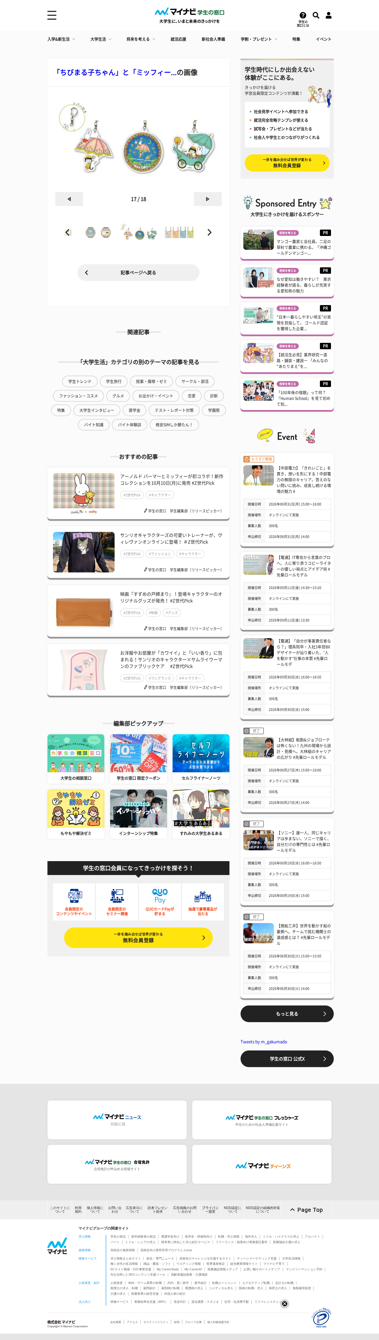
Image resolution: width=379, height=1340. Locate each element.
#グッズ (172, 612)
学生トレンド (80, 381)
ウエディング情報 (188, 1263)
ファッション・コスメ (78, 396)
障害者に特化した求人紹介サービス (185, 1242)
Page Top (310, 1209)
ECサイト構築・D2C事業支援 (130, 1269)
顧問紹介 (149, 1288)
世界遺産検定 (215, 1263)
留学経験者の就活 (143, 1236)
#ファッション (160, 553)
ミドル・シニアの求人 (140, 1242)
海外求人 (251, 1236)
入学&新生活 (58, 39)
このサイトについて (60, 1209)
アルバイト (312, 1236)
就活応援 (178, 39)
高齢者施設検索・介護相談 (189, 1274)
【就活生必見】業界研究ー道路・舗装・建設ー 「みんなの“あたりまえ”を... (302, 360)
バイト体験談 (129, 425)
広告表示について (134, 1209)
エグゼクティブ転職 (256, 1282)
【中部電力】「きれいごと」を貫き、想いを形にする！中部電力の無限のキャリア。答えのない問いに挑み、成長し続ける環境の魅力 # (304, 479)
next (208, 199)
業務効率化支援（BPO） (151, 1301)
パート (115, 1242)
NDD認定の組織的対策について (263, 1209)
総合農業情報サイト (244, 1263)
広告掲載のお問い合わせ (184, 1209)
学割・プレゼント (256, 39)
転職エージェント (224, 1282)
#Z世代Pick (132, 495)
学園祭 (214, 410)
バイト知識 (93, 425)
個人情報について (95, 1209)
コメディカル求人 (221, 1288)
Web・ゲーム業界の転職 (145, 1282)
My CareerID (193, 1269)
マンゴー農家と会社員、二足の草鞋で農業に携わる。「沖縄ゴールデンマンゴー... (304, 247)
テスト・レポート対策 (174, 410)
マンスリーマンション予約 (304, 1269)
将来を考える (138, 39)
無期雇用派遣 (302, 1288)
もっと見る (287, 1014)
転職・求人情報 (228, 1236)
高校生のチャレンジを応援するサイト (205, 1258)
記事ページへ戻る (138, 272)
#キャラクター (160, 495)
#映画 (153, 612)
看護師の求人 (194, 1288)
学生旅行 (114, 381)
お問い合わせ (115, 1209)
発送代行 (180, 1301)
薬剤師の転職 (170, 1288)
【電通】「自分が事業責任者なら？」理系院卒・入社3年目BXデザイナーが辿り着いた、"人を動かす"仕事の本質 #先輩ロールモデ (304, 652)
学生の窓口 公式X (287, 1059)
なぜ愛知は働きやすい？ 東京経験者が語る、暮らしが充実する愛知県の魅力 (304, 285)
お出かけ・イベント (155, 396)
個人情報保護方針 (218, 1322)
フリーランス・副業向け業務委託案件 (241, 1242)
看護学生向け (170, 1236)
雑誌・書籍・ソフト (157, 1263)
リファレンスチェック (269, 1301)
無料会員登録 (138, 937)
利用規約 (78, 1209)
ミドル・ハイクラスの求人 (281, 1236)
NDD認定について (232, 1209)
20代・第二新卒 (178, 1282)
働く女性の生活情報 (124, 1263)
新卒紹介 (200, 1282)
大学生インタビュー (96, 410)
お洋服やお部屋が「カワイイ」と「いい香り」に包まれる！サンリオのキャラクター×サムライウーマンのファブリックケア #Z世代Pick (171, 659)
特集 (296, 39)
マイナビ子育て (274, 1263)
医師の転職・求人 (251, 1288)
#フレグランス (160, 678)
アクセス (132, 1322)
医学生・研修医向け (199, 1236)
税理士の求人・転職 (124, 1288)
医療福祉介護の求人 (286, 1242)
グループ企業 (193, 1322)
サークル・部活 (195, 381)
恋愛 (192, 396)
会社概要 (115, 1322)
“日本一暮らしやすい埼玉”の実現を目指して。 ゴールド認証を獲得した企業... (304, 323)
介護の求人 (118, 1293)
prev (69, 199)
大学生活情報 (291, 1258)
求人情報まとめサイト (125, 1258)
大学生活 (98, 39)
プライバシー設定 (210, 1209)
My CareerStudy (168, 1269)
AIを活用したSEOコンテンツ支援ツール (137, 1274)
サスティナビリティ (155, 1322)
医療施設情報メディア (223, 1269)
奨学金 (134, 410)
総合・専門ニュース (160, 1258)
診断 (214, 396)
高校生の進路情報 (122, 1250)
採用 (177, 1322)
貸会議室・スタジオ (205, 1301)
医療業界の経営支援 (145, 1293)
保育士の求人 (278, 1288)
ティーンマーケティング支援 (257, 1258)
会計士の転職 (284, 1282)
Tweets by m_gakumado (264, 1042)
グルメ (118, 396)
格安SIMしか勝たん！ (174, 425)
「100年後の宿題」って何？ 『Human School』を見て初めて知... (303, 398)
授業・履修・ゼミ (151, 381)
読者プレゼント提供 (158, 1209)
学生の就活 (118, 1236)
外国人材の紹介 (175, 1293)
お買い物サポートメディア (262, 1269)
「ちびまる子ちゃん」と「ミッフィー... (115, 72)
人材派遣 (116, 1282)
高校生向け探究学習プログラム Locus (166, 1250)
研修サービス (119, 1301)
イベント (324, 39)
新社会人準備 (213, 39)
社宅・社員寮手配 (236, 1301)
